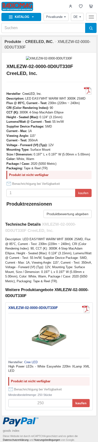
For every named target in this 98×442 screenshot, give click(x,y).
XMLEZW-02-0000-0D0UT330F (33, 308)
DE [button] (76, 17)
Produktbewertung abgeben (67, 214)
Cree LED (31, 362)
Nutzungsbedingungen (47, 439)
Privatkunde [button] (54, 17)
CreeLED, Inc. (32, 94)
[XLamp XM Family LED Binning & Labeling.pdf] (88, 91)
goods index (11, 430)
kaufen (83, 193)
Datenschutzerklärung (16, 439)
